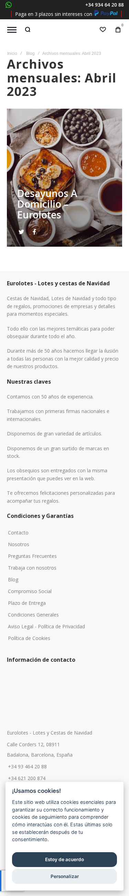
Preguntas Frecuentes (32, 556)
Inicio (12, 53)
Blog (30, 53)
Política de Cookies (29, 638)
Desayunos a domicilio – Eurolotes (47, 204)
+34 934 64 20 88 (104, 4)
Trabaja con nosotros (32, 568)
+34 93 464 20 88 (27, 767)
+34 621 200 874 (26, 778)
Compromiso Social (30, 591)
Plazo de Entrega (27, 603)
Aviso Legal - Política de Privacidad (46, 626)
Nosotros (18, 544)
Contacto (18, 533)
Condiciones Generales (33, 615)
